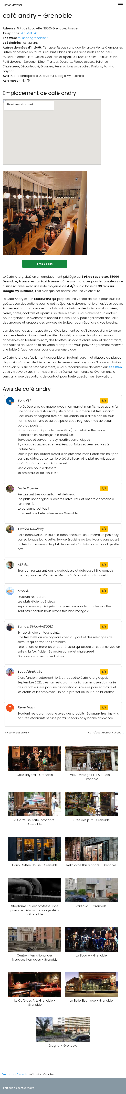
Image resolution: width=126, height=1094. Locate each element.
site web (115, 367)
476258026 (29, 33)
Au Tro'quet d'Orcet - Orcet (104, 732)
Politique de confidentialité (18, 1088)
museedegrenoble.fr (33, 38)
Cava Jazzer (12, 5)
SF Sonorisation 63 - (17, 732)
